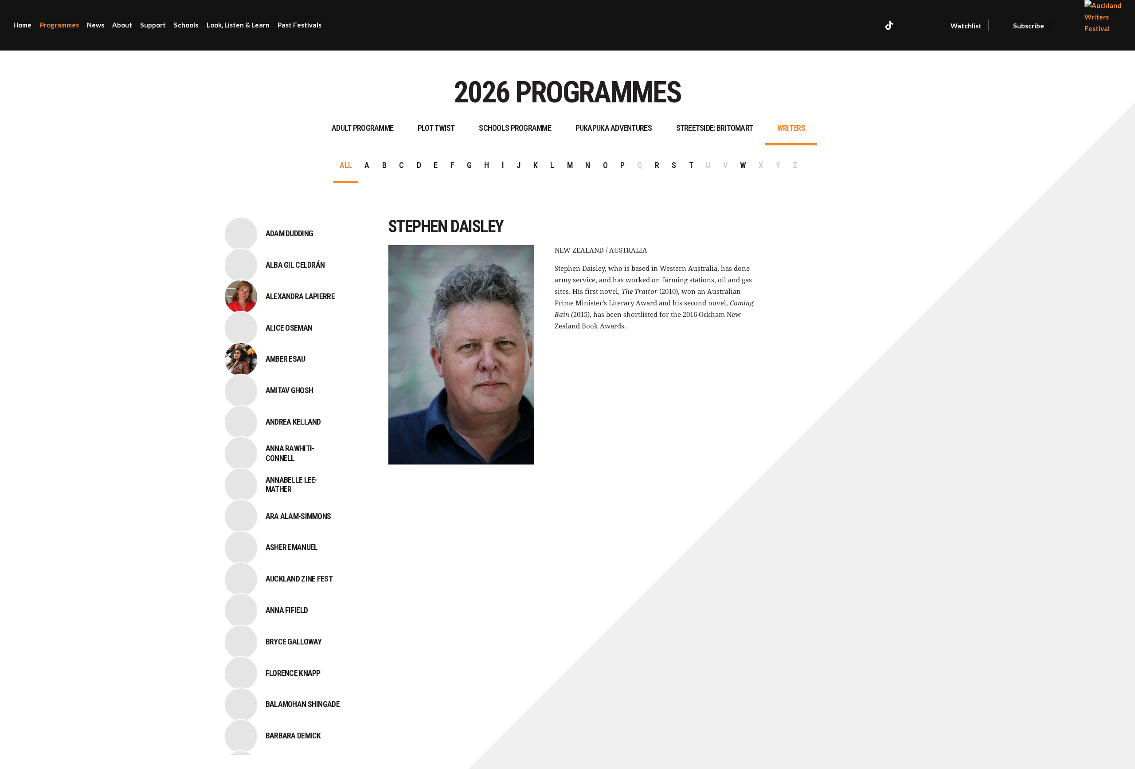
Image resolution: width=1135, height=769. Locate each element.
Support (153, 25)
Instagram (910, 25)
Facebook (870, 25)
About (122, 25)
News (95, 25)
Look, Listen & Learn (238, 25)
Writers (791, 128)
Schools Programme (515, 128)
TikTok (889, 25)
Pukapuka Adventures (613, 128)
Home (22, 25)
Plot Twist (436, 128)
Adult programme (362, 128)
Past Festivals (299, 25)
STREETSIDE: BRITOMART (714, 128)
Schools (186, 25)
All (346, 165)
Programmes (59, 25)
